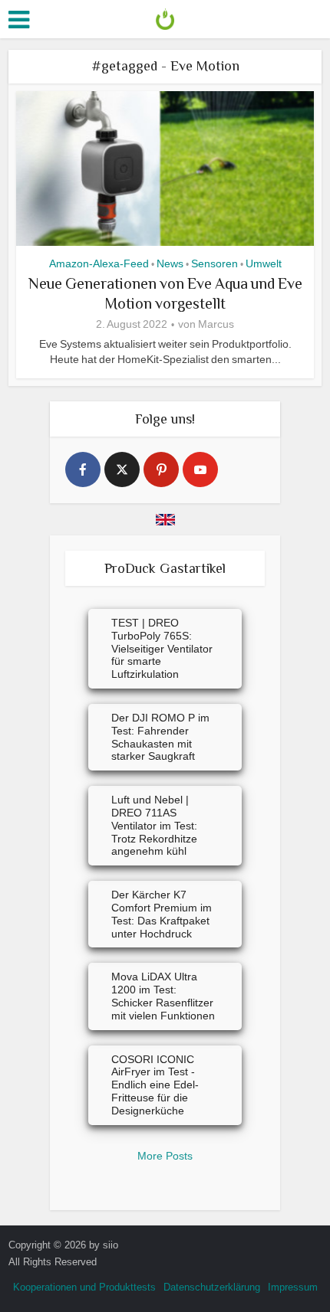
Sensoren (214, 263)
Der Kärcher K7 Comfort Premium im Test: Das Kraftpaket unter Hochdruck (161, 913)
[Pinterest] (161, 469)
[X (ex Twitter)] (122, 469)
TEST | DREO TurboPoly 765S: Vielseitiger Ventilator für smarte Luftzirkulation (162, 648)
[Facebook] (83, 469)
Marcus (216, 324)
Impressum (293, 1287)
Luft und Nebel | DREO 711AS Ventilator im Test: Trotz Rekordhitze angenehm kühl (154, 825)
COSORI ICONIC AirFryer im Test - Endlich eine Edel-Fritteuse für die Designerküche (155, 1085)
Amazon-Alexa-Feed (99, 263)
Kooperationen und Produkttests (84, 1287)
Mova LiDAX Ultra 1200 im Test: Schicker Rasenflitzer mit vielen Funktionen (163, 995)
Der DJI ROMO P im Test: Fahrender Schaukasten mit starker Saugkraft (160, 737)
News (170, 263)
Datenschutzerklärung (211, 1287)
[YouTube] (200, 469)
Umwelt (264, 263)
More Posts (165, 1156)
